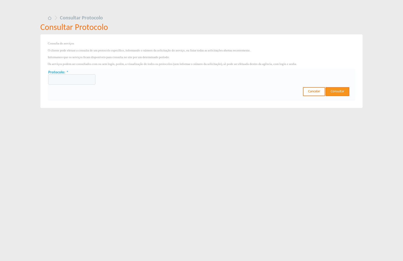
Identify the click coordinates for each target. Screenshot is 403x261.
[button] (314, 91)
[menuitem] (50, 18)
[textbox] (71, 79)
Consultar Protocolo (74, 28)
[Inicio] (50, 18)
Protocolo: (58, 72)
